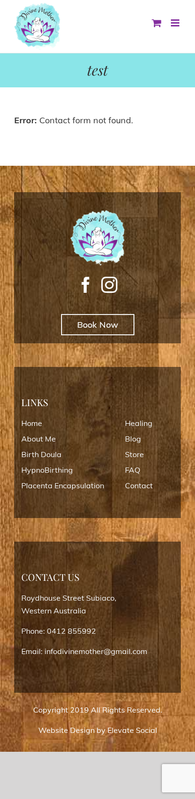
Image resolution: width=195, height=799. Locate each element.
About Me (38, 438)
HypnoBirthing (47, 470)
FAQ (132, 470)
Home (31, 423)
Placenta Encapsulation (62, 485)
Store (134, 454)
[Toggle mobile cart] (156, 23)
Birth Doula (41, 454)
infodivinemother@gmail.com (95, 651)
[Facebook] (86, 285)
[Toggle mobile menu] (176, 23)
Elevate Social (132, 730)
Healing (138, 423)
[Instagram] (109, 285)
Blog (133, 438)
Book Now (97, 324)
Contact (139, 485)
